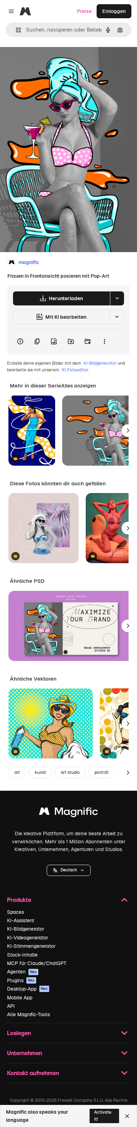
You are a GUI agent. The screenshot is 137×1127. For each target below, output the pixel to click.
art (17, 772)
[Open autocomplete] (15, 30)
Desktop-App (27, 989)
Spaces (15, 912)
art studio (70, 772)
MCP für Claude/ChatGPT (36, 963)
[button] (69, 870)
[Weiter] (128, 431)
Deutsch (68, 870)
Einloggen (114, 11)
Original (45, 60)
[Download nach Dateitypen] (117, 298)
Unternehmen (24, 1053)
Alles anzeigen (78, 386)
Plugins (21, 980)
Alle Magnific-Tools (28, 1014)
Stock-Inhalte (22, 955)
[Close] (127, 1116)
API (11, 1006)
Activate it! (102, 1115)
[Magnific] (68, 813)
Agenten (22, 972)
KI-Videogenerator (27, 937)
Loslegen (19, 1033)
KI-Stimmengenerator (31, 946)
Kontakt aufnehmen (33, 1073)
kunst (40, 772)
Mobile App (19, 997)
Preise (84, 11)
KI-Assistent (20, 920)
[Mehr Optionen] (104, 342)
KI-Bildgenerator (100, 363)
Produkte (19, 899)
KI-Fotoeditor (75, 370)
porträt (101, 772)
